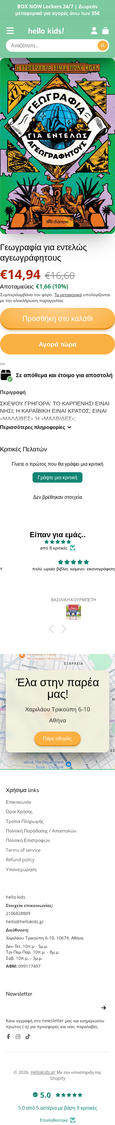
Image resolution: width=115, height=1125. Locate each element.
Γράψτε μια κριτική (57, 477)
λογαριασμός (94, 30)
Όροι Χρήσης (19, 811)
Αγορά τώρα (57, 344)
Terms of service (23, 850)
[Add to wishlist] (2, 364)
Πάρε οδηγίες (57, 738)
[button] (52, 628)
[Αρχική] (46, 30)
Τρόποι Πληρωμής (25, 821)
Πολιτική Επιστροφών (28, 840)
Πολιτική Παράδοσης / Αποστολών (41, 831)
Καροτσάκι (105, 30)
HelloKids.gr (43, 1072)
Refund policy (20, 859)
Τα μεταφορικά (68, 294)
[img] (57, 542)
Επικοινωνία (18, 802)
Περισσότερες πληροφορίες (32, 427)
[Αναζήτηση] (103, 45)
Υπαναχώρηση (21, 869)
